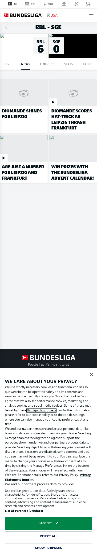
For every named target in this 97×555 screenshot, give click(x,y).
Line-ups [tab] (47, 64)
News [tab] (25, 64)
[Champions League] (76, 4)
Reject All (48, 536)
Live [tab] (8, 64)
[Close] (91, 374)
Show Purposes (48, 548)
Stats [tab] (68, 64)
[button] (91, 15)
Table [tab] (87, 64)
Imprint (28, 479)
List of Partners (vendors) (24, 511)
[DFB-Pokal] (64, 4)
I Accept (45, 523)
